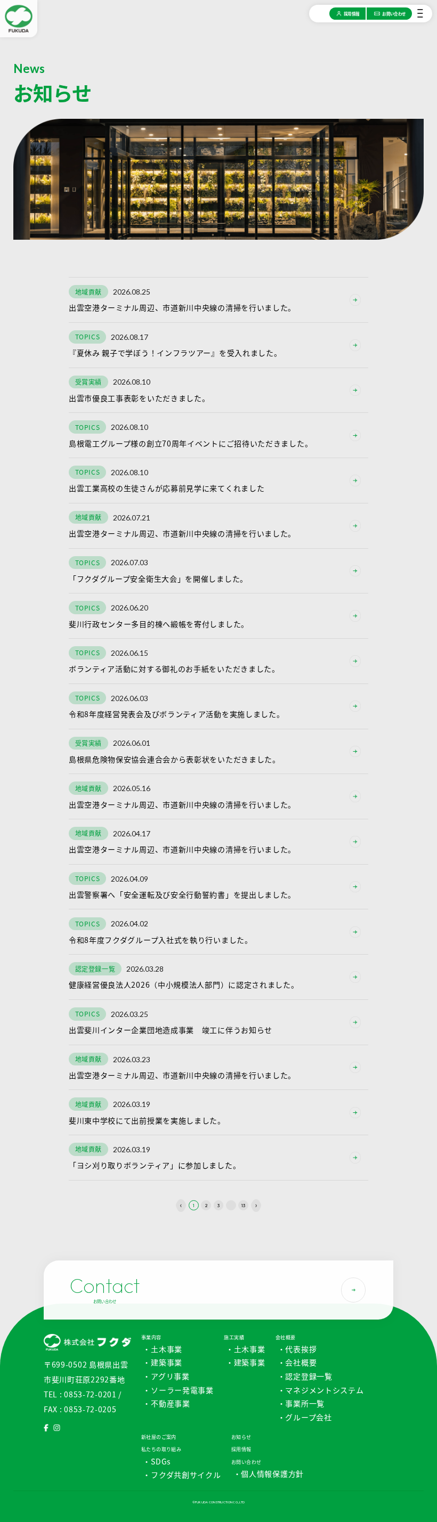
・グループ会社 (305, 1417)
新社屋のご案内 (158, 1437)
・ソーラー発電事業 (178, 1390)
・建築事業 (162, 1362)
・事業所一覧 (301, 1403)
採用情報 (241, 1449)
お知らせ (241, 1437)
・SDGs (157, 1461)
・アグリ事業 (166, 1376)
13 (243, 1205)
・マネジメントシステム (321, 1390)
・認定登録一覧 (305, 1376)
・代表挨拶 (297, 1349)
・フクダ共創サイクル (182, 1474)
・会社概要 (297, 1362)
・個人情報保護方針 (268, 1473)
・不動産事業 (166, 1403)
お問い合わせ (246, 1462)
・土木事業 (162, 1349)
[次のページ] (256, 1205)
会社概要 (286, 1337)
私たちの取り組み (161, 1449)
